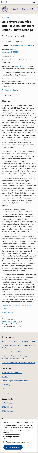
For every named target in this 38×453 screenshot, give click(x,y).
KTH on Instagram (8, 411)
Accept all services (13, 447)
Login (34, 2)
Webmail (5, 377)
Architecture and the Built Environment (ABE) (18, 341)
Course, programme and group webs (15, 381)
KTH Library (6, 385)
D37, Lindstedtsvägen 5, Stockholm (21, 46)
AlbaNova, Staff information (12, 372)
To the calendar (7, 312)
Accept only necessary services (17, 442)
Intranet (4, 2)
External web (6, 389)
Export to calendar (11, 90)
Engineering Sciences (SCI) (12, 352)
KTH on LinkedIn (7, 407)
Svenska (25, 9)
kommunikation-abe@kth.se (12, 321)
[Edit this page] (2, 328)
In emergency (7, 393)
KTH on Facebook (8, 403)
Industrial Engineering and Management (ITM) (18, 362)
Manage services (12, 437)
